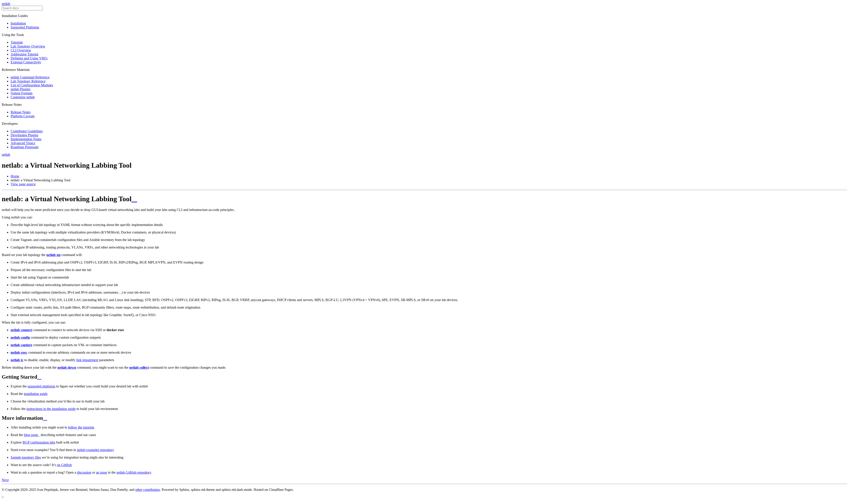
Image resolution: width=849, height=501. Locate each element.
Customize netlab (23, 97)
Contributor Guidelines (27, 131)
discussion (84, 472)
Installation (18, 23)
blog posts (31, 435)
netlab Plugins (20, 89)
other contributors (147, 490)
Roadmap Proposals (24, 147)
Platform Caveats (22, 116)
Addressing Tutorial (24, 54)
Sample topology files (26, 457)
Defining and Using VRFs (29, 58)
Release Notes (21, 112)
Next (5, 480)
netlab (6, 4)
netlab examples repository (95, 450)
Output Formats (22, 93)
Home (15, 176)
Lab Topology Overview (28, 46)
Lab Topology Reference (28, 81)
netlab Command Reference (30, 77)
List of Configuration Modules (32, 85)
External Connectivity (26, 62)
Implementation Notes (26, 139)
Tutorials (17, 42)
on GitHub (64, 465)
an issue (101, 472)
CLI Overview (21, 50)
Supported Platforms (25, 27)
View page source (23, 184)
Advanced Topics (23, 143)
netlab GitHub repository (134, 472)
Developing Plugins (24, 135)
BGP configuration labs (39, 442)
